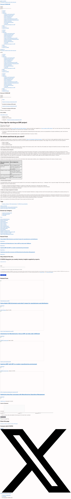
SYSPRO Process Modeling (23, 203)
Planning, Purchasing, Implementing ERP (7, 231)
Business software (5, 203)
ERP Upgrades (3, 229)
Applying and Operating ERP (9, 14)
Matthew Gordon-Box (4, 340)
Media (3, 25)
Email (19, 413)
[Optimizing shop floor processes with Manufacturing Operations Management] (22, 390)
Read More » (2, 241)
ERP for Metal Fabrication (5, 227)
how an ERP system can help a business (19, 128)
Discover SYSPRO (5, 28)
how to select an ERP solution (46, 128)
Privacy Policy (42, 272)
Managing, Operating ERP (5, 230)
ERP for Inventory (3, 224)
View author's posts (4, 114)
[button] (35, 217)
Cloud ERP (6, 23)
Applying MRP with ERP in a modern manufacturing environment (14, 247)
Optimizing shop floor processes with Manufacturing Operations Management (17, 252)
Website (36, 413)
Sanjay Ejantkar (3, 310)
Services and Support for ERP (9, 24)
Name (1, 413)
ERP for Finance (3, 223)
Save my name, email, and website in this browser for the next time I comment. (16, 415)
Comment (2, 411)
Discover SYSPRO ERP (5, 4)
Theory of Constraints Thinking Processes (34, 139)
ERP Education (3, 221)
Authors (3, 11)
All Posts (4, 10)
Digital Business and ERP (4, 300)
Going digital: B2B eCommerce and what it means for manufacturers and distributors (19, 239)
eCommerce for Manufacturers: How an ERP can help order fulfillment (15, 243)
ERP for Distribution (7, 17)
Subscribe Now (3, 261)
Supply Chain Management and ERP (10, 18)
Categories (4, 13)
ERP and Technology (8, 21)
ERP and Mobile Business (8, 22)
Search (1, 6)
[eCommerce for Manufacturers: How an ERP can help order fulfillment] (22, 330)
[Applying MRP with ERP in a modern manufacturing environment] (22, 360)
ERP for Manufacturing (8, 16)
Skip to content (3, 0)
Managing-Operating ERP (8, 15)
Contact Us (4, 26)
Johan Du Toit (3, 401)
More (1, 217)
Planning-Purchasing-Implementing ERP (11, 19)
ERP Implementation (13, 203)
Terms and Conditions (49, 272)
